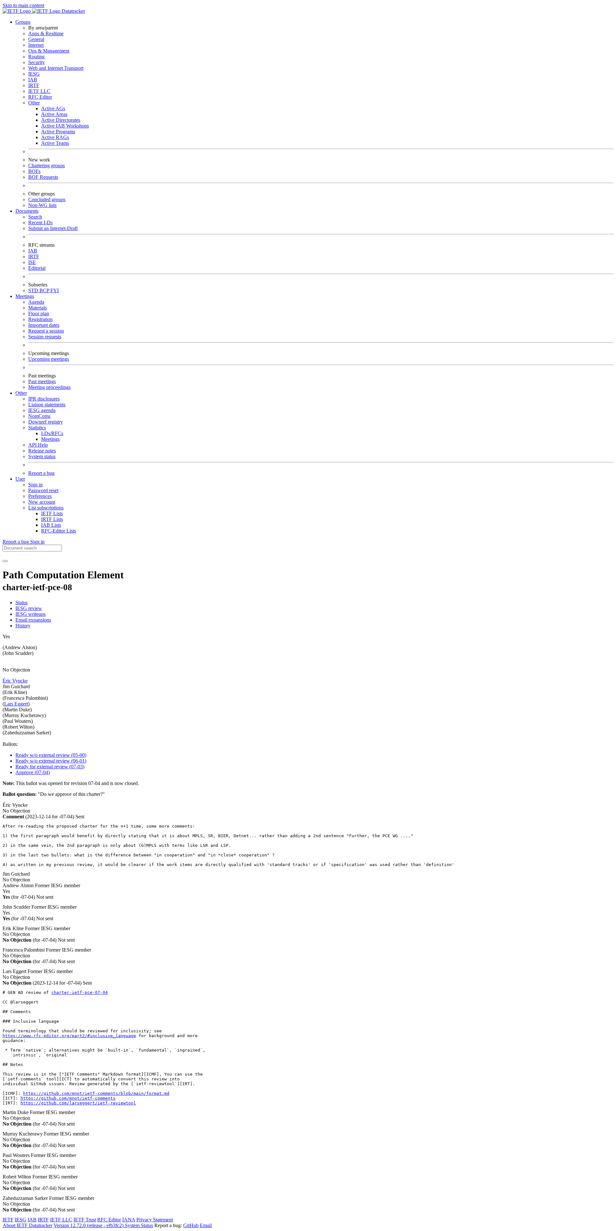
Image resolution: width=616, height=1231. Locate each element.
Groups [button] (22, 22)
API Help (38, 445)
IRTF (33, 85)
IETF (8, 1219)
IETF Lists (52, 513)
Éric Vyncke (15, 680)
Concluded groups (46, 199)
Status (21, 602)
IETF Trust (84, 1219)
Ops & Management (48, 51)
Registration (40, 319)
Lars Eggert (16, 703)
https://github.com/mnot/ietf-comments (68, 1098)
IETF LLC (39, 91)
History (22, 625)
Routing (36, 56)
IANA (128, 1219)
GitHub (191, 1225)
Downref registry (45, 422)
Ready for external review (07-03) (49, 766)
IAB (32, 79)
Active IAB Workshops (65, 125)
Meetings (50, 439)
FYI (54, 290)
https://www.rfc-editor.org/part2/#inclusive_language (69, 1035)
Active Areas (54, 114)
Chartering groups (46, 165)
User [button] (20, 479)
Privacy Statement (154, 1219)
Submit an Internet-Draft (53, 228)
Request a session (46, 331)
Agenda (36, 302)
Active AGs (53, 108)
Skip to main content (23, 5)
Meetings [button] (24, 296)
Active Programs (58, 131)
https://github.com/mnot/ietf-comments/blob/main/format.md (96, 1093)
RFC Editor (40, 97)
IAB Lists (51, 525)
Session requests (44, 336)
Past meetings (42, 381)
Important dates (43, 325)
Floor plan (38, 313)
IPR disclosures (44, 398)
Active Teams (55, 143)
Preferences (40, 496)
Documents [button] (26, 211)
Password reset (43, 490)
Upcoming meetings (48, 359)
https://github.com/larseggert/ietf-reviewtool (78, 1103)
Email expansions (33, 620)
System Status (139, 1225)
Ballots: (10, 744)
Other (34, 102)
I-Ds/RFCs (52, 433)
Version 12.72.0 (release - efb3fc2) (89, 1225)
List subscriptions (46, 507)
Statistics (37, 427)
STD (33, 290)
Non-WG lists (42, 205)
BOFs (34, 171)
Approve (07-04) (32, 772)
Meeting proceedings (49, 387)
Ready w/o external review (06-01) (50, 761)
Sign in (35, 484)
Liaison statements (46, 404)
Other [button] (21, 393)
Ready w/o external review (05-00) (50, 755)
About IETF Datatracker (27, 1225)
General (36, 39)
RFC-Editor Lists (58, 530)
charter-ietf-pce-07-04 (79, 992)
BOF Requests (43, 177)
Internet (36, 45)
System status (42, 456)
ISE (32, 262)
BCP (44, 290)
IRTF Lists (52, 519)
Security (36, 62)
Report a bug (41, 473)
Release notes (42, 450)
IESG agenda (42, 410)
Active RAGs (55, 137)
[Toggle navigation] (5, 561)
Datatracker (72, 11)
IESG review (28, 608)
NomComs (39, 416)
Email (206, 1225)
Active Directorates (60, 120)
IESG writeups (30, 614)
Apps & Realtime (46, 33)
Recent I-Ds (40, 222)
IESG (34, 74)
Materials (37, 307)
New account (41, 502)
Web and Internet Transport (55, 68)
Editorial (37, 268)
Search (35, 216)
